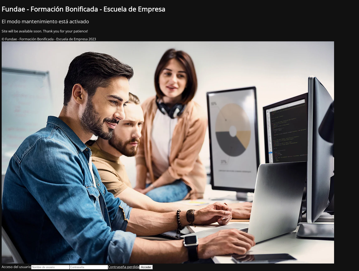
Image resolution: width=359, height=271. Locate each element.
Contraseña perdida (123, 267)
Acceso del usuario (16, 267)
